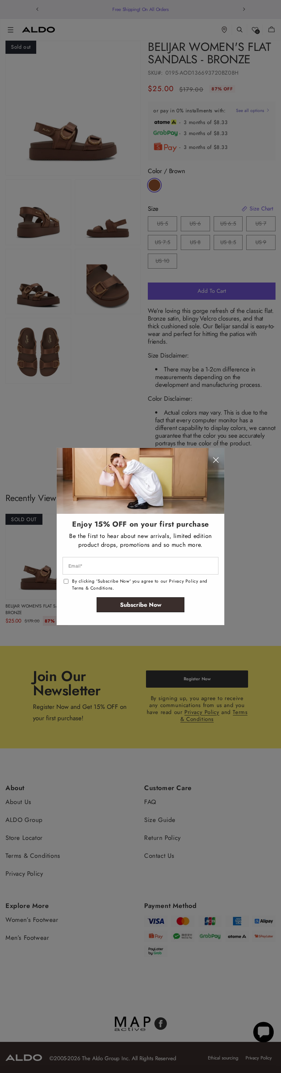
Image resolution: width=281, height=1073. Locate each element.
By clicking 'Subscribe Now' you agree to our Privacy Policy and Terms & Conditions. (139, 584)
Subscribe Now (140, 605)
